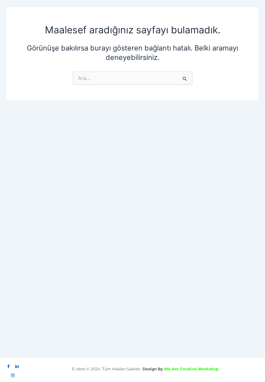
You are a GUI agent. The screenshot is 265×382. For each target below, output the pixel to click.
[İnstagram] (13, 373)
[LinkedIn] (17, 365)
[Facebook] (8, 365)
